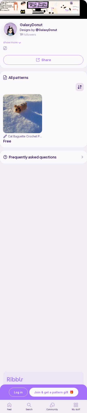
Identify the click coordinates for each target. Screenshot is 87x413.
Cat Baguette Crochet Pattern (27, 136)
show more (10, 42)
